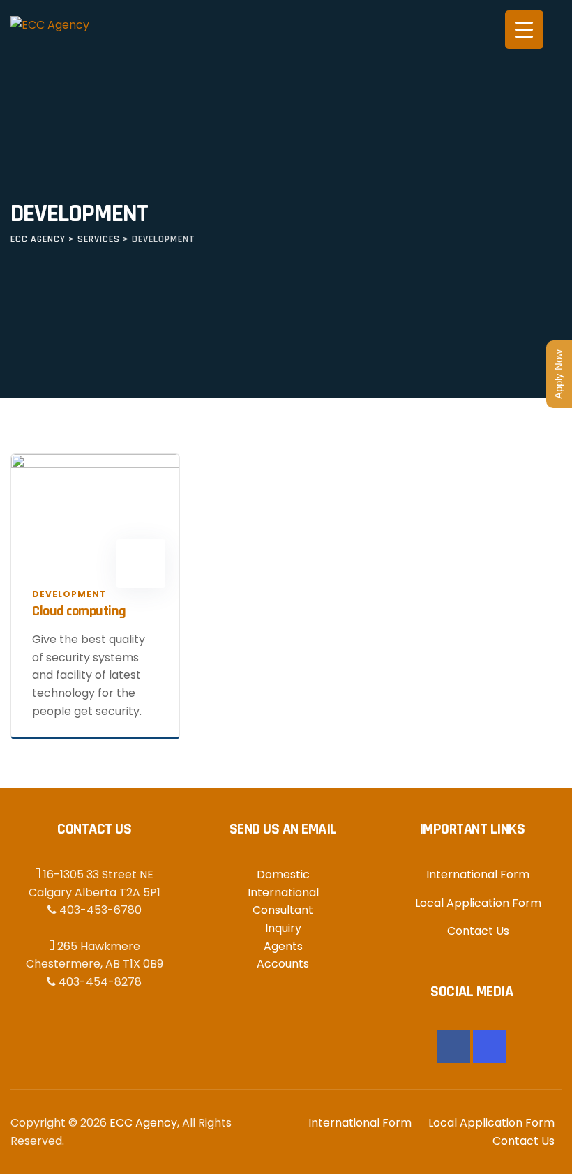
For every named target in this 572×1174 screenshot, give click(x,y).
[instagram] (489, 1046)
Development (69, 594)
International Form (477, 874)
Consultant (283, 910)
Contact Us (478, 931)
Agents (283, 946)
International (283, 893)
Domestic (283, 874)
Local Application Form (478, 903)
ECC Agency (143, 1123)
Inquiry (283, 928)
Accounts (283, 964)
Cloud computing (79, 611)
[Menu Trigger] (524, 29)
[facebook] (453, 1046)
